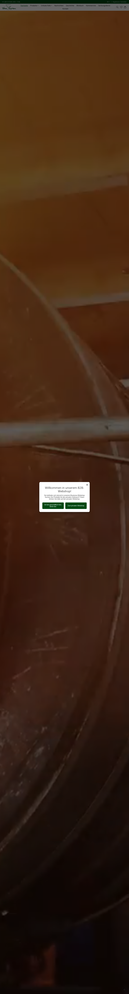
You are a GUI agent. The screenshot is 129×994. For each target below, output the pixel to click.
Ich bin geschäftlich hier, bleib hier (53, 505)
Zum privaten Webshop (76, 506)
